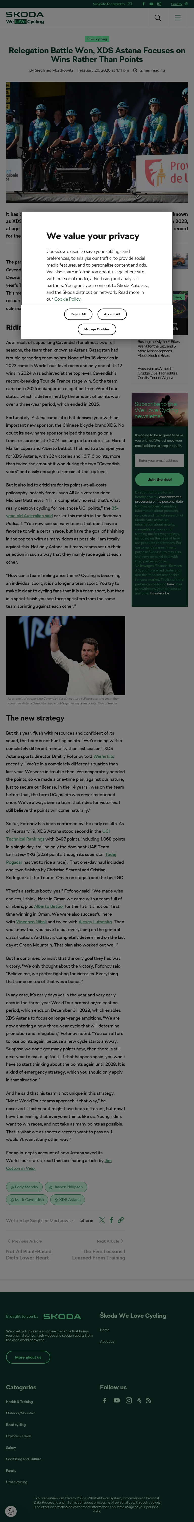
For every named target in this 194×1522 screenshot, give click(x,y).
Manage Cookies (97, 329)
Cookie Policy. (68, 299)
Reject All (78, 314)
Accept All (112, 314)
